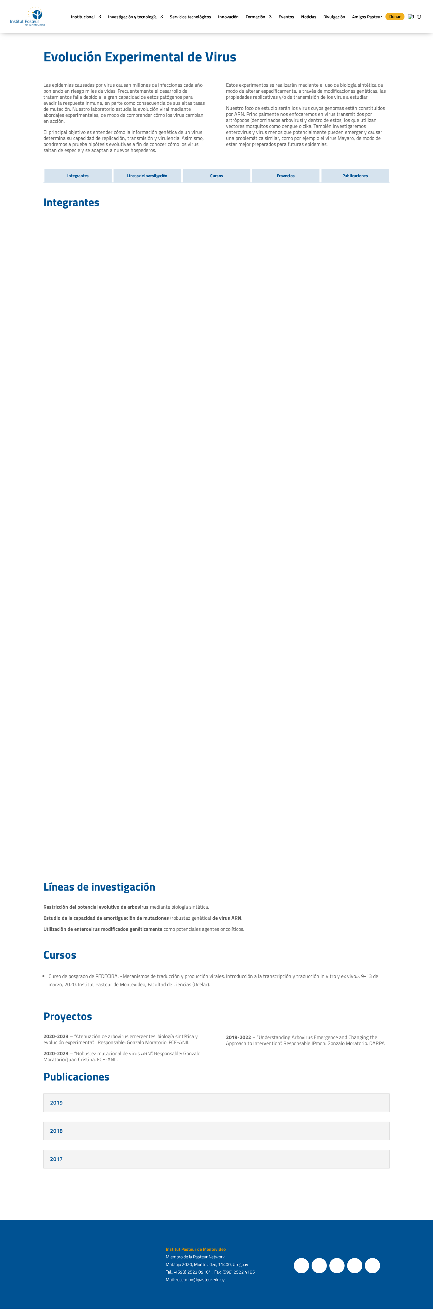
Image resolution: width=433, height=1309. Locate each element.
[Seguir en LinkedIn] (372, 1265)
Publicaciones (355, 175)
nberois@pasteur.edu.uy (245, 594)
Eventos (286, 16)
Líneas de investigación (147, 175)
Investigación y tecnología (132, 16)
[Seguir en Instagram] (337, 1265)
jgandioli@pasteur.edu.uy (156, 731)
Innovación (228, 16)
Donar (395, 16)
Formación (255, 16)
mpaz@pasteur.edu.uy (65, 861)
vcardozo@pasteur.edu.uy (68, 601)
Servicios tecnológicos (190, 16)
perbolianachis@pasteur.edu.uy (76, 472)
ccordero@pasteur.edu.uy (335, 731)
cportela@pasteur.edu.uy (156, 861)
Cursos (216, 175)
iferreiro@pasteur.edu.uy (156, 466)
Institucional (83, 16)
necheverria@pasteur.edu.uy (249, 337)
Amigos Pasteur (367, 16)
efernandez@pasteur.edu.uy (160, 601)
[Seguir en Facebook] (301, 1265)
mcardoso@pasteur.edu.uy (337, 861)
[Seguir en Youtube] (354, 1265)
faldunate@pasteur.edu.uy (249, 472)
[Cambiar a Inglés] (411, 16)
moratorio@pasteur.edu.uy (71, 343)
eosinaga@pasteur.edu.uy (336, 594)
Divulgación (334, 16)
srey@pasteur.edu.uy (331, 466)
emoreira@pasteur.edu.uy (68, 731)
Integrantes (78, 175)
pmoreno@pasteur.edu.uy (159, 343)
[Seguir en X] (319, 1265)
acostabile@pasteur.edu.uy (248, 861)
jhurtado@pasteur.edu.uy (335, 343)
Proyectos (286, 175)
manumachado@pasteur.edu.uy (253, 731)
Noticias (308, 16)
